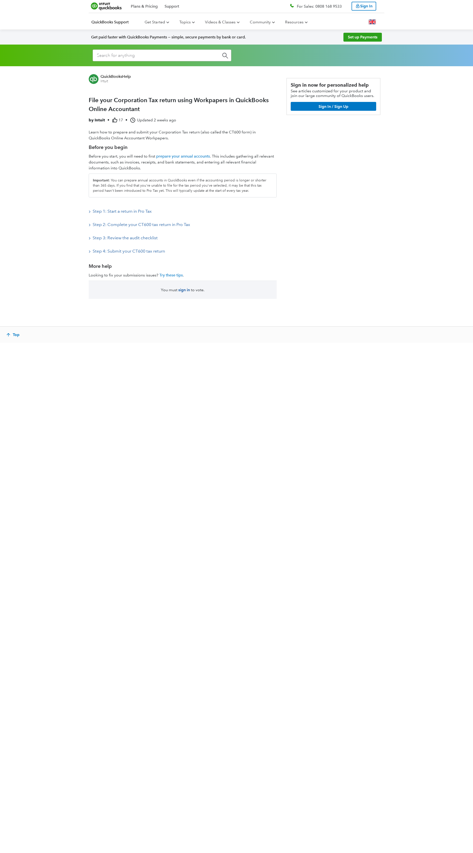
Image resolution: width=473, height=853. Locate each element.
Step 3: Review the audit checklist (125, 238)
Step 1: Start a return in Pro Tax (122, 211)
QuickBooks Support (110, 22)
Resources (294, 22)
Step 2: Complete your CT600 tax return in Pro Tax (141, 224)
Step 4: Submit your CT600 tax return (129, 251)
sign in (184, 290)
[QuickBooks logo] (106, 6)
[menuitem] (113, 22)
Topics (185, 22)
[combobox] (162, 55)
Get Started (155, 22)
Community (260, 22)
